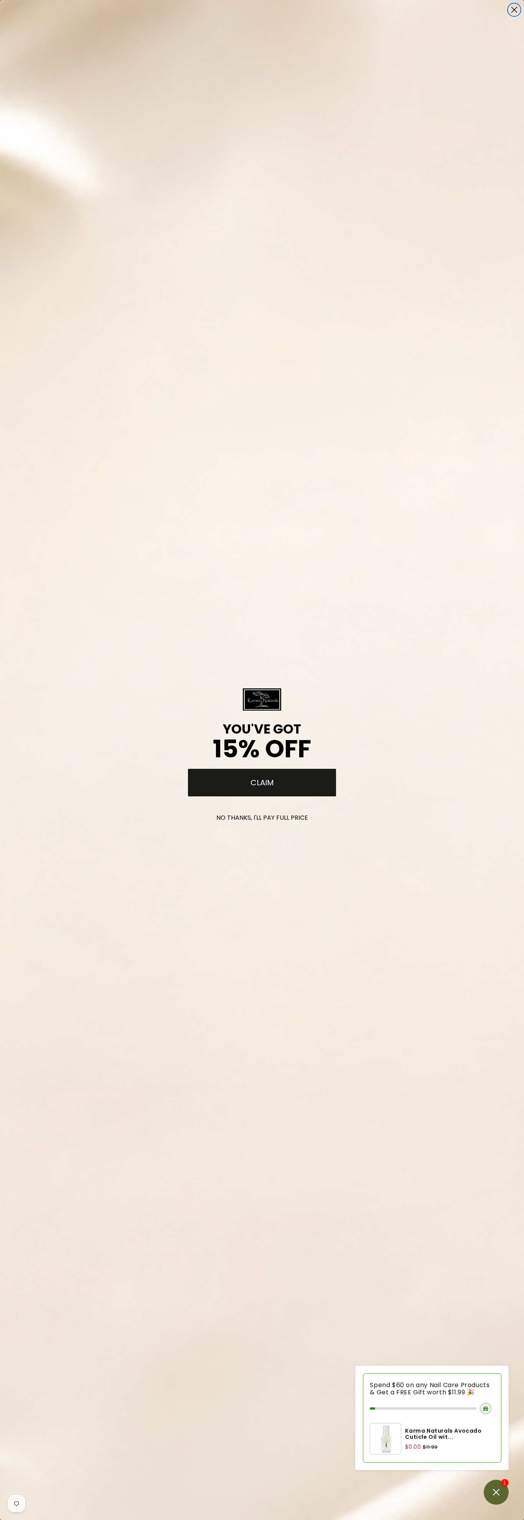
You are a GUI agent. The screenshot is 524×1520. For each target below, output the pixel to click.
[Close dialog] (514, 9)
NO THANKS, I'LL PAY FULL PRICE (262, 817)
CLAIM (262, 782)
